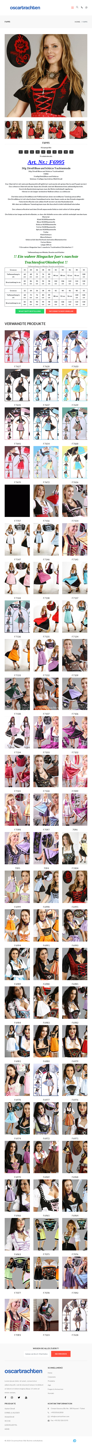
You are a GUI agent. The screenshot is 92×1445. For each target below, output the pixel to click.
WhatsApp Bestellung (30, 311)
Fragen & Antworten (55, 1389)
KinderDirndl (9, 1417)
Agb (49, 1385)
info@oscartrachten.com (60, 1416)
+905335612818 (57, 1412)
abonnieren (61, 1354)
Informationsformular (61, 311)
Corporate (52, 1377)
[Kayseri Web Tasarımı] (79, 1440)
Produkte (51, 1381)
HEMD (7, 1429)
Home (77, 22)
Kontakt (51, 1393)
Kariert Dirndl (10, 1409)
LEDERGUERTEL (11, 1425)
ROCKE (8, 1421)
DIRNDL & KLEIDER (12, 1413)
